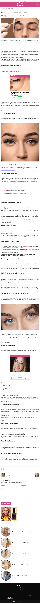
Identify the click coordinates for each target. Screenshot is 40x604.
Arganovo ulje (5, 187)
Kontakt (10, 596)
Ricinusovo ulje (5, 189)
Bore (13, 552)
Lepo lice (16, 601)
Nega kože (13, 541)
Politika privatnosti (10, 597)
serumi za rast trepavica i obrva (22, 207)
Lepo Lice (8, 15)
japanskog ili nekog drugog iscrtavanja (30, 458)
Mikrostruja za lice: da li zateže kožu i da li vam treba (22, 553)
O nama (10, 595)
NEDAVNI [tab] (20, 524)
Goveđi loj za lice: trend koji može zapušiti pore (21, 564)
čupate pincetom (8, 414)
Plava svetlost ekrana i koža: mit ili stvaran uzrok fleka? (23, 575)
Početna (3, 8)
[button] (24, 1)
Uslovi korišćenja (10, 598)
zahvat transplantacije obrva (16, 448)
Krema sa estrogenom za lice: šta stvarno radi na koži (22, 531)
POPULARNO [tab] (7, 524)
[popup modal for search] (37, 4)
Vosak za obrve (3, 337)
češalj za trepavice (22, 411)
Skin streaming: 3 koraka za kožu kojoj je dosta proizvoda (23, 542)
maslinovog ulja (25, 246)
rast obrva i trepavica (24, 179)
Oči (6, 8)
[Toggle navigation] (2, 4)
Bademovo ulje (5, 190)
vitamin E (6, 194)
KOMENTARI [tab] (33, 524)
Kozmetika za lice (15, 530)
